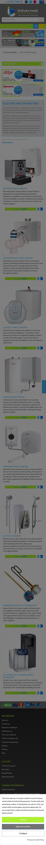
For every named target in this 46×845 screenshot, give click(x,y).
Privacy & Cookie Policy (35, 840)
